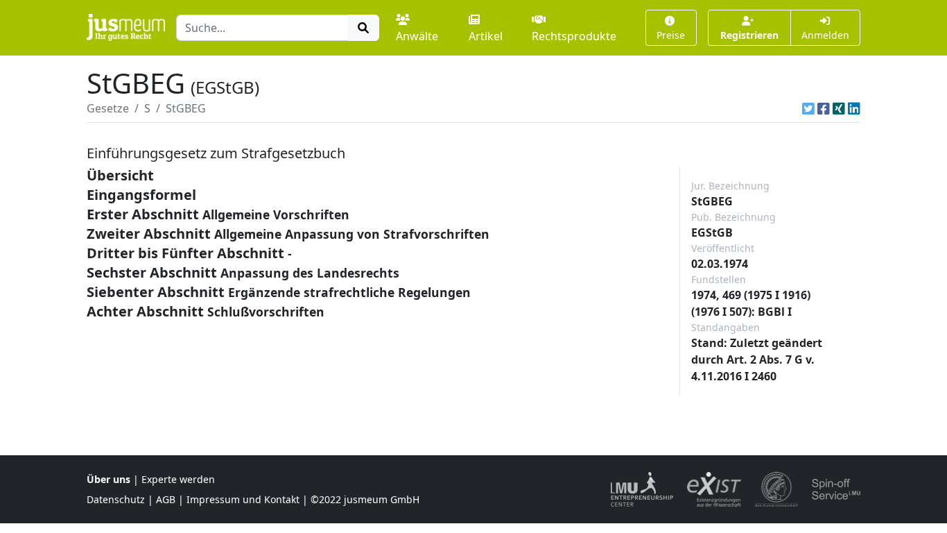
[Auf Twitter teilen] (808, 108)
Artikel (486, 36)
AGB (165, 499)
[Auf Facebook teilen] (823, 108)
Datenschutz (116, 499)
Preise (671, 35)
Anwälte (417, 36)
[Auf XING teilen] (839, 108)
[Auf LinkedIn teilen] (854, 108)
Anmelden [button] (825, 35)
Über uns (108, 479)
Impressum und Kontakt (242, 499)
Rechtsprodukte (574, 36)
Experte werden (178, 479)
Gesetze (108, 108)
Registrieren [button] (749, 35)
